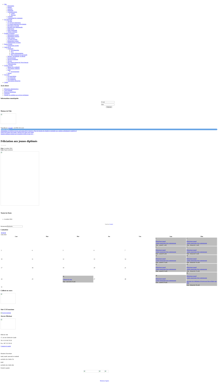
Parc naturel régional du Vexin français (17, 62)
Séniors (9, 73)
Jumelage (10, 9)
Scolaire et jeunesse (9, 33)
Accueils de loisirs (12, 39)
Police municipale (12, 30)
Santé (8, 70)
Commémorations (12, 12)
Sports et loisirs (8, 44)
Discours (13, 15)
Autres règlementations (17, 53)
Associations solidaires (13, 68)
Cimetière (10, 16)
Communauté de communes (14, 18)
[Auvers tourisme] (6, 313)
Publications (10, 29)
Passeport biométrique (10, 92)
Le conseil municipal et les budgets (16, 24)
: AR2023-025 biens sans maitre (17, 132)
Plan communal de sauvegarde (19, 55)
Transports (7, 93)
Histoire (9, 7)
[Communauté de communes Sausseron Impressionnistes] (91, 372)
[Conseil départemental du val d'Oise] (107, 372)
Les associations (11, 76)
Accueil (10, 128)
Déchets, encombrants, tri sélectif (16, 56)
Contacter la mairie (6, 346)
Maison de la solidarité (13, 67)
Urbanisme (10, 48)
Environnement (11, 58)
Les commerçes (11, 79)
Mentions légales (104, 381)
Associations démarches (13, 81)
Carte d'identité (8, 90)
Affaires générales (12, 32)
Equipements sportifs (13, 45)
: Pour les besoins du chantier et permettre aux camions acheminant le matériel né (39, 131)
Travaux (9, 61)
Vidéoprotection (11, 64)
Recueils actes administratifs (15, 27)
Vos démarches (15, 50)
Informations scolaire (13, 35)
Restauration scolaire (13, 41)
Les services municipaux (14, 22)
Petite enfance (11, 38)
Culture (6, 82)
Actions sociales (8, 65)
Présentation (10, 6)
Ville (5, 4)
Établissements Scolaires (14, 42)
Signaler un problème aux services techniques (16, 95)
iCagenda (111, 224)
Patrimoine (10, 10)
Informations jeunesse (13, 36)
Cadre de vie (7, 47)
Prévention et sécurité (13, 25)
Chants (13, 13)
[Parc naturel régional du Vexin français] (101, 372)
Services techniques (12, 59)
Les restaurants (11, 77)
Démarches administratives (11, 89)
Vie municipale (8, 19)
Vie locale (6, 74)
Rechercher (4, 226)
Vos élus (9, 21)
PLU (12, 51)
